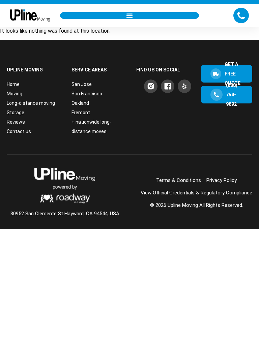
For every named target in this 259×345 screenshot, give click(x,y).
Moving (14, 93)
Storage (15, 112)
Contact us (19, 131)
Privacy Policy (221, 180)
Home (13, 84)
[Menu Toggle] (129, 15)
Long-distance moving (31, 103)
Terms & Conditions (178, 180)
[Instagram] (150, 86)
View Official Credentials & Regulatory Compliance (196, 193)
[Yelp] (184, 86)
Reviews (16, 122)
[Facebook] (167, 86)
